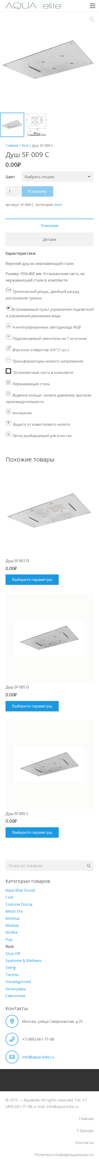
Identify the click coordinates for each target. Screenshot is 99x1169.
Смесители (15, 995)
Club (9, 897)
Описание (49, 225)
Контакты (84, 1142)
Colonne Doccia (19, 904)
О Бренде (84, 1130)
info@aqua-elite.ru (38, 1057)
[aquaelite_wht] (33, 5)
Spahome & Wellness (24, 960)
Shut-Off (13, 953)
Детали (49, 239)
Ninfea (11, 932)
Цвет (10, 176)
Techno (12, 974)
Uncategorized (18, 981)
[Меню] (92, 6)
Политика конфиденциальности (64, 1154)
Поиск (88, 866)
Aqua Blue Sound (20, 890)
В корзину (37, 191)
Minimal (12, 918)
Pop (9, 939)
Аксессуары (16, 988)
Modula (12, 925)
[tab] (49, 226)
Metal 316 (14, 911)
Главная (12, 145)
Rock (25, 145)
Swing (11, 967)
